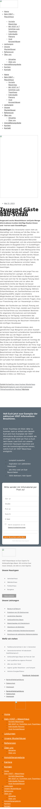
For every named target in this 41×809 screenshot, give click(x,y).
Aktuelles (12, 59)
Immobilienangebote (12, 64)
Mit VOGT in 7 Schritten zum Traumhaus (14, 29)
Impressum (10, 687)
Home (6, 11)
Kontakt (7, 69)
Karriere (7, 67)
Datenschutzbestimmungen (16, 527)
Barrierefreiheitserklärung (15, 679)
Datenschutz (10, 683)
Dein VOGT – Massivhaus (9, 15)
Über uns (8, 54)
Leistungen (8, 44)
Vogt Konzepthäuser (16, 729)
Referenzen (9, 51)
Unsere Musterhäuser (10, 47)
